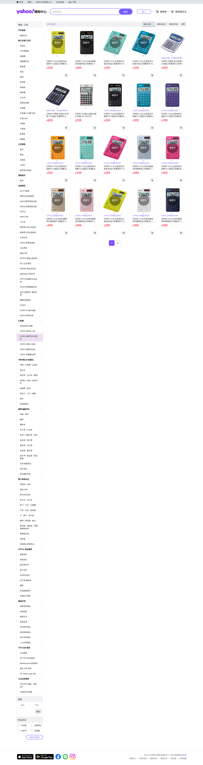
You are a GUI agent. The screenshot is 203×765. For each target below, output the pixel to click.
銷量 (183, 24)
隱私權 (173, 758)
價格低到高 (161, 24)
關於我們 (143, 758)
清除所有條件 (34, 737)
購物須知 (153, 758)
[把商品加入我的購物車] (66, 75)
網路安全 (164, 758)
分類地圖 (183, 758)
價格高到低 (173, 24)
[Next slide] (68, 42)
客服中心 (133, 758)
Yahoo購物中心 (31, 11)
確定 (38, 711)
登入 (144, 11)
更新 (184, 755)
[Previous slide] (47, 42)
